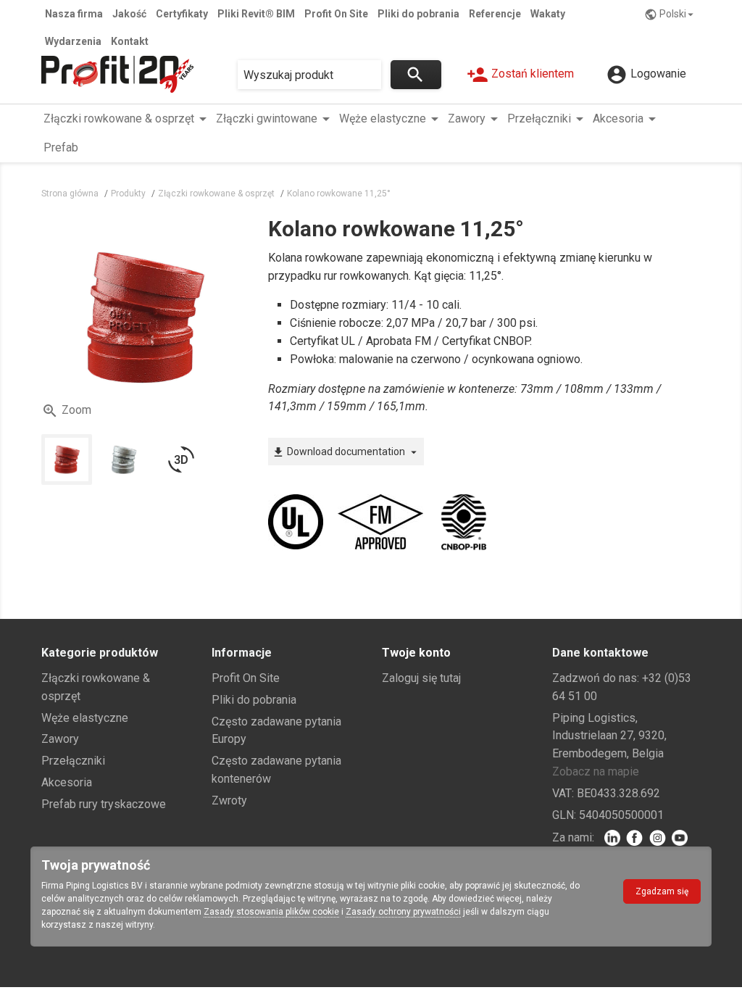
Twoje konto (416, 653)
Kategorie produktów (99, 653)
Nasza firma (74, 14)
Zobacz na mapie (595, 771)
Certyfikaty (182, 14)
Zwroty (229, 800)
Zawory (60, 739)
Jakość (129, 14)
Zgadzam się (661, 891)
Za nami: (573, 837)
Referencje (495, 14)
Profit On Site (336, 14)
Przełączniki (73, 761)
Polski (670, 14)
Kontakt (130, 41)
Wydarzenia (73, 41)
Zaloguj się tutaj (421, 678)
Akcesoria (66, 782)
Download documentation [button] (346, 452)
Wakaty (547, 14)
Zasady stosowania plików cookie (271, 912)
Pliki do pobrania (418, 14)
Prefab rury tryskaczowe (103, 804)
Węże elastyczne (84, 718)
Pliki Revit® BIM (256, 14)
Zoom (66, 411)
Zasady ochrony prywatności (403, 912)
